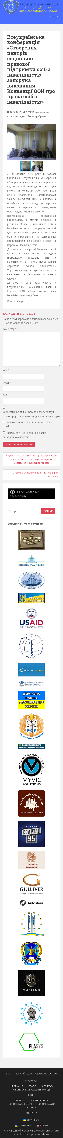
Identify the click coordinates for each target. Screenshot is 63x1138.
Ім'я (6, 370)
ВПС (8, 1073)
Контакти (31, 1112)
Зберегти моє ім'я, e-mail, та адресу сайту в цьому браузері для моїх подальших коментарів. (31, 414)
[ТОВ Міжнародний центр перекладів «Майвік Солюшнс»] (31, 769)
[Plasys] (31, 1041)
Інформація (31, 1080)
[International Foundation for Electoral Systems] (31, 645)
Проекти (31, 1094)
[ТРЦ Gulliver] (31, 883)
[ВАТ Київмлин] (31, 859)
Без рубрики (39, 116)
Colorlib (21, 1134)
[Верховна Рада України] (31, 560)
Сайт (5, 395)
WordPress (43, 1134)
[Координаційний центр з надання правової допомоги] (31, 746)
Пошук (48, 511)
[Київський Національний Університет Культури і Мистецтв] (31, 923)
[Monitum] (31, 983)
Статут (32, 1086)
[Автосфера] (31, 902)
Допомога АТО (46, 1103)
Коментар (10, 329)
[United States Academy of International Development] (31, 617)
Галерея (31, 1107)
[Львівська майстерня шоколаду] (31, 803)
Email (7, 382)
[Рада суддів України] (31, 726)
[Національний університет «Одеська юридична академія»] (31, 953)
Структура (48, 1086)
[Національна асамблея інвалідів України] (31, 683)
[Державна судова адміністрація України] (31, 699)
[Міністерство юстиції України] (31, 597)
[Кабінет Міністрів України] (31, 580)
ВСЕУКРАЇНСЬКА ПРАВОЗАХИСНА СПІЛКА (37, 1073)
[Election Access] (31, 669)
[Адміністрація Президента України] (31, 539)
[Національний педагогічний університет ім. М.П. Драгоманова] (31, 1013)
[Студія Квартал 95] (31, 833)
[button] (52, 142)
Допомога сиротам (20, 1103)
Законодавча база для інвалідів (31, 1089)
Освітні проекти (39, 1100)
